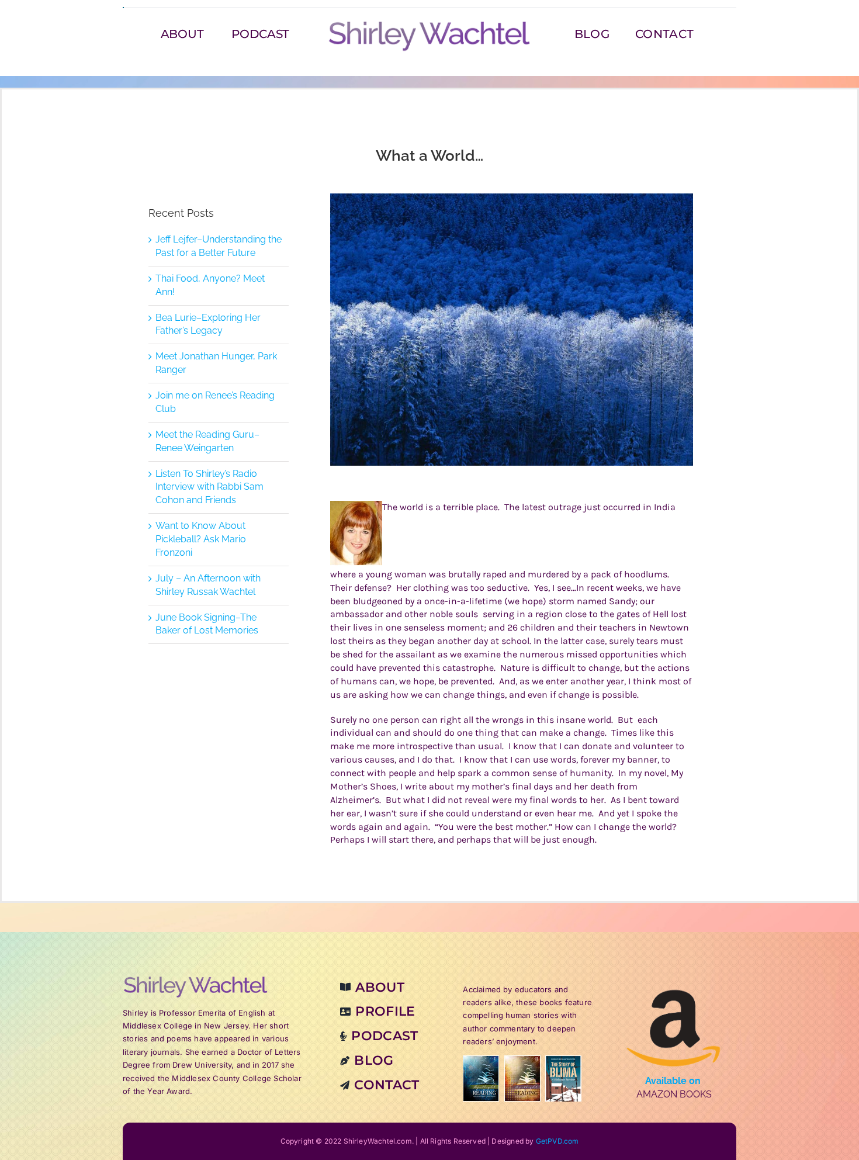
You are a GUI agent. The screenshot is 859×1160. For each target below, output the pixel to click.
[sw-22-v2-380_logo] (429, 24)
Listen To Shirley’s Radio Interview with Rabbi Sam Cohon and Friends (209, 487)
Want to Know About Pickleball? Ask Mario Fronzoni (200, 539)
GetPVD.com (557, 1141)
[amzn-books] (673, 979)
